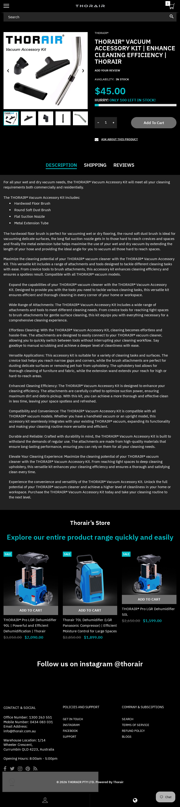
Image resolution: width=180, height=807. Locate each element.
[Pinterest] (28, 769)
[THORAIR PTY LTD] (90, 6)
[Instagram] (20, 769)
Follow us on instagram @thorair (90, 663)
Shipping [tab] (95, 165)
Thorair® (102, 33)
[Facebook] (5, 769)
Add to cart (154, 122)
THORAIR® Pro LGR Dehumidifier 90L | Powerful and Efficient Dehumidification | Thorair (30, 625)
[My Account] (45, 800)
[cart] (172, 7)
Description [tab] (61, 165)
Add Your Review (107, 70)
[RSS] (35, 769)
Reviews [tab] (123, 165)
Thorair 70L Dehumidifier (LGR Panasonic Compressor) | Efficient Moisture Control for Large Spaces (90, 625)
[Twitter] (12, 769)
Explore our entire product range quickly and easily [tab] (90, 537)
